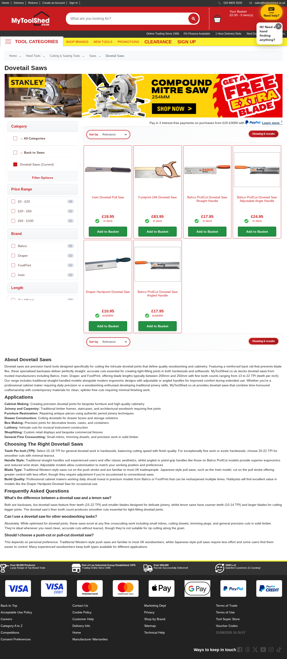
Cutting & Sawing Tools (65, 55)
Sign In (73, 2)
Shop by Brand (154, 619)
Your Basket (238, 11)
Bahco (45, 246)
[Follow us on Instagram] (271, 649)
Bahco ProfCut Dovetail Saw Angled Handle (158, 293)
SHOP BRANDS (77, 42)
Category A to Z (12, 626)
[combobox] (127, 18)
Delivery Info (81, 626)
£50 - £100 (45, 221)
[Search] (193, 18)
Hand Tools (33, 55)
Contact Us (80, 605)
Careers (6, 619)
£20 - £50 (45, 211)
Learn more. (271, 123)
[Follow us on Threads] (247, 649)
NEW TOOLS (102, 42)
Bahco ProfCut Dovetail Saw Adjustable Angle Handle (257, 199)
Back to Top (9, 605)
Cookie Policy (81, 612)
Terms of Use (225, 612)
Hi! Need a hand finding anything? (267, 33)
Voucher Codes (227, 626)
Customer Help (83, 619)
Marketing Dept (155, 605)
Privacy (149, 612)
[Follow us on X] (255, 649)
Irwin (45, 275)
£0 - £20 (45, 201)
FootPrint (45, 265)
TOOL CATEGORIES (36, 41)
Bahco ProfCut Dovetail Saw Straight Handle (207, 199)
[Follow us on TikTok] (279, 649)
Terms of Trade (226, 605)
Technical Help (154, 632)
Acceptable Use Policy (16, 612)
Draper (45, 255)
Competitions (10, 632)
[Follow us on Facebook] (239, 649)
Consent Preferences (16, 639)
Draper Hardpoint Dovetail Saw (108, 292)
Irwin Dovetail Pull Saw (108, 197)
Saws (92, 55)
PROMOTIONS (128, 42)
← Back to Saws (32, 152)
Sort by (93, 134)
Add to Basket (108, 231)
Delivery (19, 2)
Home (5, 2)
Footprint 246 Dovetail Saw (157, 197)
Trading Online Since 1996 (108, 566)
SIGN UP (186, 41)
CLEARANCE (158, 41)
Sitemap (150, 626)
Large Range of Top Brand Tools (27, 566)
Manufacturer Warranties (90, 639)
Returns (33, 2)
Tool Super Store (228, 619)
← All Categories (32, 138)
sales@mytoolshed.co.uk (270, 2)
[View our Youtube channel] (263, 649)
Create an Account (53, 2)
